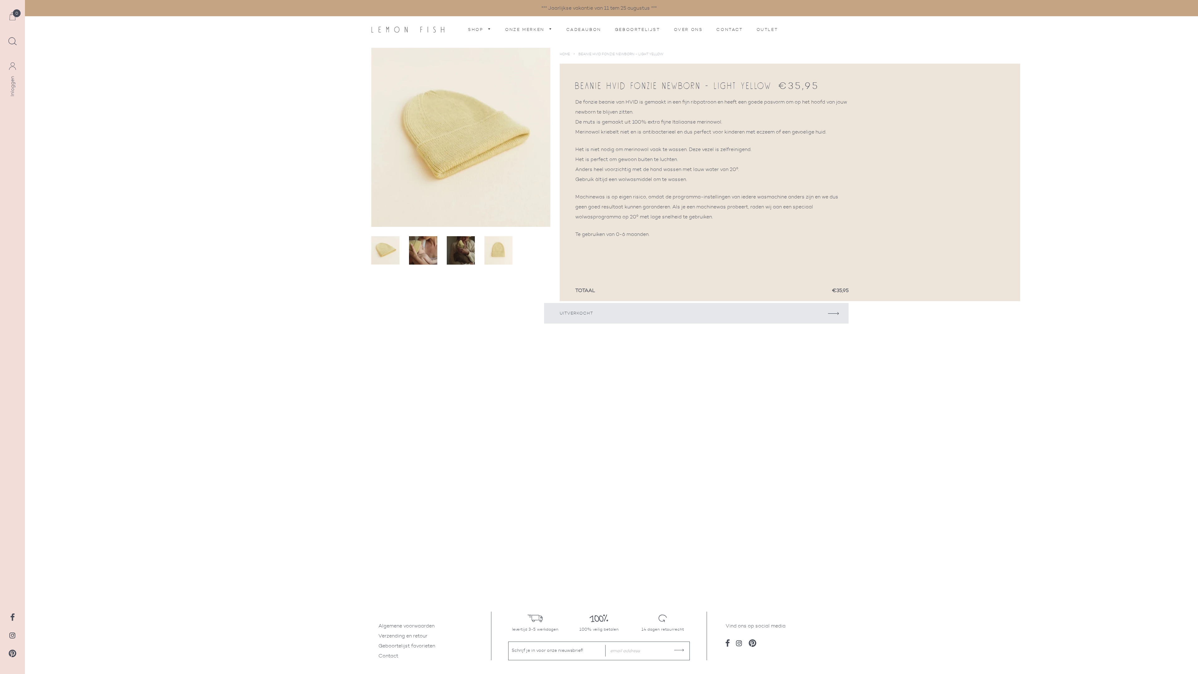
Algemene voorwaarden (406, 626)
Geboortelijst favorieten (406, 646)
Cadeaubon (583, 29)
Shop (476, 29)
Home (565, 54)
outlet (767, 29)
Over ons (688, 29)
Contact (729, 29)
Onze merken (525, 29)
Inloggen (12, 86)
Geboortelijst (637, 29)
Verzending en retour (402, 636)
